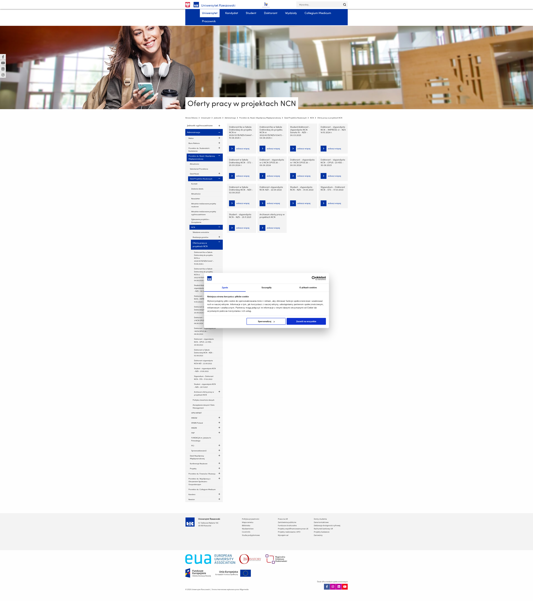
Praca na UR (283, 519)
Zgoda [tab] (225, 287)
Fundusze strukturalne (287, 525)
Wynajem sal (283, 535)
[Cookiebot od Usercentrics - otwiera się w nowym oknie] (314, 278)
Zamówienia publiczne (287, 522)
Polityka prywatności (250, 519)
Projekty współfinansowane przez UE (293, 528)
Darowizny (318, 535)
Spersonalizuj (264, 321)
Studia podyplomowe (251, 535)
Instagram (333, 587)
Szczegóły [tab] (267, 287)
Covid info (246, 532)
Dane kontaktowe (321, 522)
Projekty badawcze (321, 532)
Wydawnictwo (248, 528)
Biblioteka (246, 525)
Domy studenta (320, 519)
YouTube (345, 587)
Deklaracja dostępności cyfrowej (327, 525)
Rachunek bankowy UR (323, 528)
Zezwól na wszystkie (306, 321)
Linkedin (339, 587)
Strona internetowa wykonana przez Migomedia (230, 589)
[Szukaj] (344, 4)
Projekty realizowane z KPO (289, 532)
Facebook (327, 587)
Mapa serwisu (247, 522)
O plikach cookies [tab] (308, 287)
